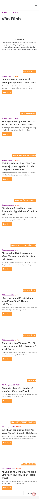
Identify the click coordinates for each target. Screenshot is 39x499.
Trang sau (28, 493)
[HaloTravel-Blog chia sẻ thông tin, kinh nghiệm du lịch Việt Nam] (19, 5)
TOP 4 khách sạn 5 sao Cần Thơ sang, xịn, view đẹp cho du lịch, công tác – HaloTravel (18, 166)
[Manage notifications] (34, 494)
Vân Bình (19, 39)
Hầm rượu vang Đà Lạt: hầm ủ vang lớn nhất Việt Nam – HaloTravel (17, 301)
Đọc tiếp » (7, 92)
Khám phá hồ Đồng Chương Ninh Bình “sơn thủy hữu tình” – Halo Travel (19, 475)
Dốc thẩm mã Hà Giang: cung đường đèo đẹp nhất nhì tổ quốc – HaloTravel (19, 211)
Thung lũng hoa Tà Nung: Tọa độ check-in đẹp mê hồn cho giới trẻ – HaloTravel (19, 346)
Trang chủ (6, 12)
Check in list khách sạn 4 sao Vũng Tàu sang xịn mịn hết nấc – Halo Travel (18, 256)
